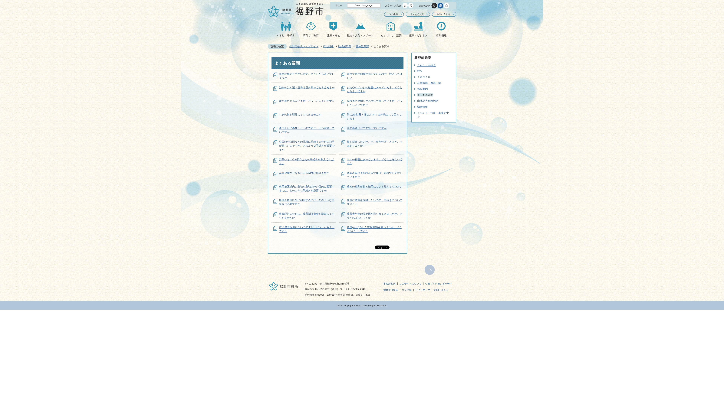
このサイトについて (410, 283)
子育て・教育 (311, 35)
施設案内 (422, 88)
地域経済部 (344, 46)
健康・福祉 (333, 35)
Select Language (364, 5)
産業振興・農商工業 (429, 83)
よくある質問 (417, 14)
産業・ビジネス (418, 35)
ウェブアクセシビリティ (438, 283)
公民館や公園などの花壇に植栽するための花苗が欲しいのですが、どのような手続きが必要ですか (306, 145)
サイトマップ (422, 290)
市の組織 (393, 14)
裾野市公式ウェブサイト (303, 46)
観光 (420, 71)
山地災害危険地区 (427, 100)
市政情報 (441, 35)
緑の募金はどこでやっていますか (367, 128)
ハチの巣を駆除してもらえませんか (300, 114)
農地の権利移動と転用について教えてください (374, 186)
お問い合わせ (443, 14)
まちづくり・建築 (391, 35)
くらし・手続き (286, 35)
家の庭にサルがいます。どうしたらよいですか (306, 101)
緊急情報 (422, 106)
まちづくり (423, 77)
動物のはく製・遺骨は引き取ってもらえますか (306, 87)
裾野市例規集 (390, 290)
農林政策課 (362, 46)
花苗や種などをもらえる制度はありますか (304, 172)
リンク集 (407, 290)
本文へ (339, 5)
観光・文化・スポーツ (360, 35)
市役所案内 (389, 283)
